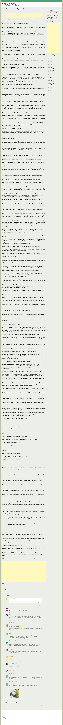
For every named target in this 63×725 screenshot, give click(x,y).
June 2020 (50, 61)
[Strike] (14, 601)
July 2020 (49, 60)
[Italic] (11, 601)
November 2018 (51, 71)
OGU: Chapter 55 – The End (52, 17)
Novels (49, 2)
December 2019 (51, 68)
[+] (23, 601)
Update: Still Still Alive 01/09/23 (53, 15)
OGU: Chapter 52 (50, 21)
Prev (3, 558)
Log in (3, 716)
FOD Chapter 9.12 (5, 589)
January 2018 (50, 80)
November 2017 (51, 83)
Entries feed (3, 717)
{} (22, 601)
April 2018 (50, 77)
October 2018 (50, 73)
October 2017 (50, 84)
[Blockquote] (18, 601)
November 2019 (51, 70)
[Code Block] (19, 601)
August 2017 (50, 87)
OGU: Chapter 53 (50, 20)
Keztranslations (9, 4)
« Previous (7, 702)
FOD (6, 583)
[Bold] (10, 601)
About (59, 2)
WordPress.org (4, 719)
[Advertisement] (24, 15)
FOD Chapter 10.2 (42, 589)
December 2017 (51, 81)
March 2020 (50, 64)
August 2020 (50, 58)
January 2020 (50, 67)
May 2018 (49, 76)
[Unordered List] (17, 601)
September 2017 (51, 86)
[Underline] (12, 601)
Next (35, 558)
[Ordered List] (15, 601)
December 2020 (51, 57)
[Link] (21, 601)
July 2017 (49, 89)
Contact (54, 2)
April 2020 (50, 63)
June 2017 (50, 90)
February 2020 (50, 65)
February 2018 (50, 78)
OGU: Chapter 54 (50, 18)
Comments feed (4, 718)
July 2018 (49, 74)
